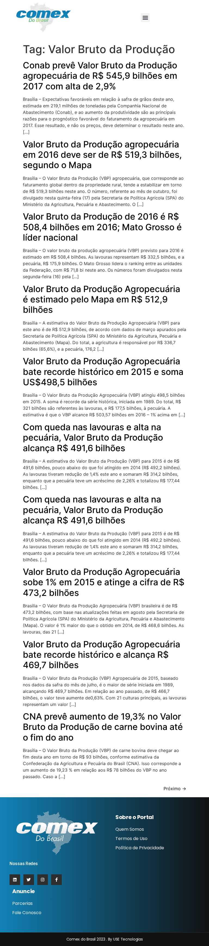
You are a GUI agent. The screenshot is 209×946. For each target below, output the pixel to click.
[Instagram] (42, 879)
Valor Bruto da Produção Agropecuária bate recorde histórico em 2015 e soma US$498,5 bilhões (103, 371)
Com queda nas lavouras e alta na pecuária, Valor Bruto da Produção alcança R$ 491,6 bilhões (93, 437)
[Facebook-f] (56, 879)
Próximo (175, 788)
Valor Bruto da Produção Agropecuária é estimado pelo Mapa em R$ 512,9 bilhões (101, 299)
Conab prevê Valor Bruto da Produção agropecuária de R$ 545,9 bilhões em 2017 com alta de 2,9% (100, 76)
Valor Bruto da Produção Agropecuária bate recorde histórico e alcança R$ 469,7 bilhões (101, 655)
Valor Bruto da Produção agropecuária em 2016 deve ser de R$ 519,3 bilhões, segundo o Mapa (102, 155)
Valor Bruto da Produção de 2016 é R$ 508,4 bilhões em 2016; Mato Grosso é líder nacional (102, 227)
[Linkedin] (15, 879)
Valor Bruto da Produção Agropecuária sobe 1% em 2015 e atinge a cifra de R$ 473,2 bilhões (104, 582)
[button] (145, 17)
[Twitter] (28, 879)
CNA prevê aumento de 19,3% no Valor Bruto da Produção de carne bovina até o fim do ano (103, 727)
